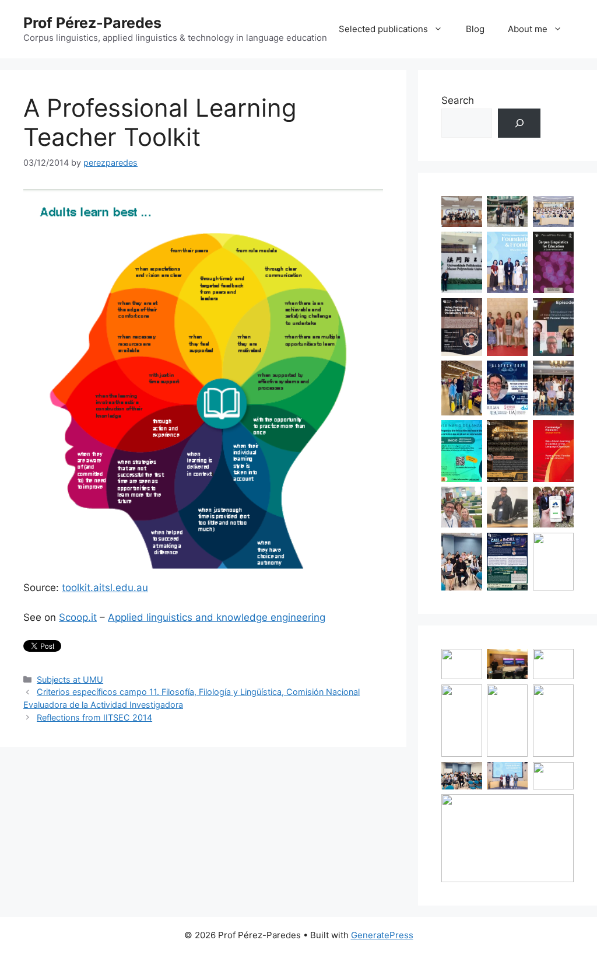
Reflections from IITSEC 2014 (94, 717)
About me (527, 28)
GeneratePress (382, 935)
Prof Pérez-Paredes (92, 23)
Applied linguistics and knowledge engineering (216, 617)
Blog (475, 28)
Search (457, 100)
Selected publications (383, 28)
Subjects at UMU (70, 679)
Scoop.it (78, 617)
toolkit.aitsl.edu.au (105, 587)
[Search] (519, 123)
